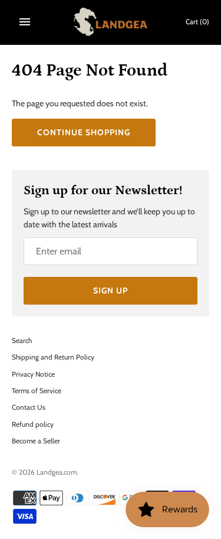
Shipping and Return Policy (53, 357)
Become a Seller (36, 441)
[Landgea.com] (110, 22)
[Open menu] (25, 22)
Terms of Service (36, 391)
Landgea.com (57, 472)
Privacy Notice (33, 374)
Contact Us (28, 407)
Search (22, 341)
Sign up (110, 290)
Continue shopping (83, 132)
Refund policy (33, 424)
